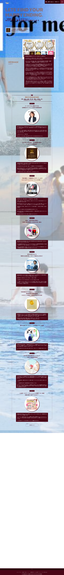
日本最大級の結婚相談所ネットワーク (29, 563)
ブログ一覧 (29, 537)
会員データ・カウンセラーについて (38, 456)
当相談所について (32, 425)
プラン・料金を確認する (16, 473)
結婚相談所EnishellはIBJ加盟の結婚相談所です (42, 563)
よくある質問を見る (16, 503)
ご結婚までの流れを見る (39, 489)
